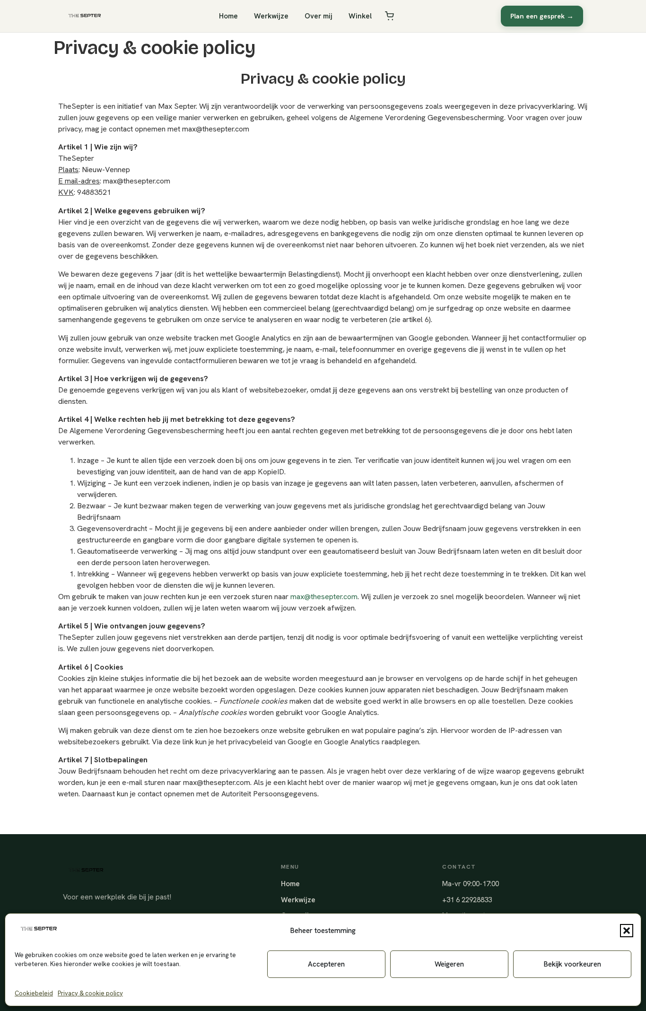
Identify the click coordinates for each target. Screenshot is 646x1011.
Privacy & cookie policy (90, 993)
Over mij (318, 16)
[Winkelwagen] (389, 16)
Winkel (360, 16)
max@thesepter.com (324, 596)
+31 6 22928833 (467, 900)
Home (228, 16)
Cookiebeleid (34, 993)
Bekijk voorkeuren (572, 964)
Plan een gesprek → (542, 15)
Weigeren (449, 964)
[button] (626, 930)
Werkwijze (271, 16)
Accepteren (326, 964)
